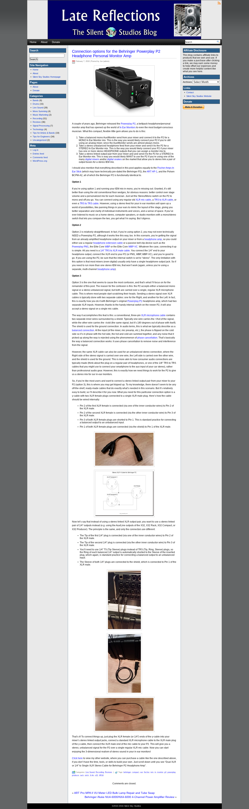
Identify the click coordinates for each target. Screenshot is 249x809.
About (44, 42)
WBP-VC (133, 246)
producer (75, 775)
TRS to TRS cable (89, 203)
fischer (146, 772)
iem (152, 772)
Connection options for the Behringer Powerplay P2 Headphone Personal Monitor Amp (116, 53)
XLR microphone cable (153, 315)
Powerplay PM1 (80, 246)
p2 (165, 772)
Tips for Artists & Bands (44, 133)
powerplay (171, 772)
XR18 (101, 775)
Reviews (37, 122)
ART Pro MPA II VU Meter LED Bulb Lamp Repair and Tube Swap (114, 792)
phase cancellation (147, 337)
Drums (36, 104)
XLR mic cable (143, 199)
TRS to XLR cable (163, 199)
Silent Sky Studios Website (198, 96)
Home (33, 42)
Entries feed (38, 154)
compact (135, 772)
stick (87, 775)
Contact (190, 92)
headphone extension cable (108, 243)
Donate (56, 42)
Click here (77, 758)
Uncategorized (39, 140)
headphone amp (153, 239)
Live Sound (38, 107)
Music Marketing (40, 115)
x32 (96, 775)
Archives (187, 82)
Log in (35, 150)
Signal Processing (41, 125)
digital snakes (114, 159)
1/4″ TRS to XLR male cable (115, 250)
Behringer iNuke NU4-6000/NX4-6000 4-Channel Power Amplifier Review (129, 796)
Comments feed (40, 157)
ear (141, 772)
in (155, 772)
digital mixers (92, 159)
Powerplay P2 (128, 123)
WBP (107, 246)
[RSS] (219, 2)
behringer (127, 772)
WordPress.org (40, 161)
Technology (38, 129)
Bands (36, 100)
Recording (37, 118)
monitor (160, 772)
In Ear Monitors (128, 127)
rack (82, 775)
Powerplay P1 (134, 301)
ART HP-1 (152, 171)
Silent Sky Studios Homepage (46, 77)
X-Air (92, 775)
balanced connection (83, 330)
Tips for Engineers (41, 136)
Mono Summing (40, 111)
